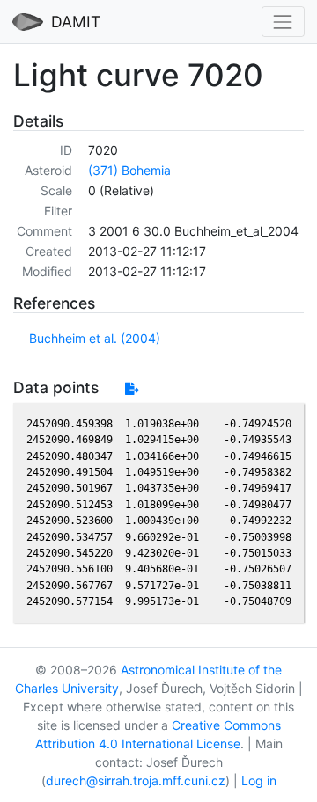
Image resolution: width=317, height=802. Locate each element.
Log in (258, 780)
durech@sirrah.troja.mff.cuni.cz (135, 780)
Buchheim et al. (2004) (94, 338)
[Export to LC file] (132, 388)
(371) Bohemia (129, 170)
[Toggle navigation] (283, 21)
